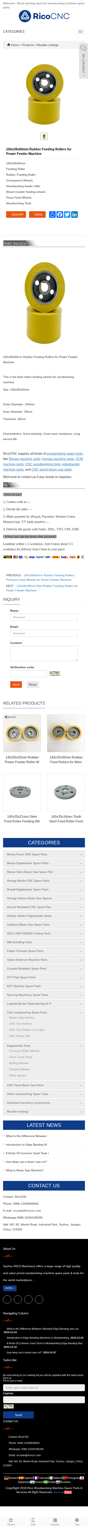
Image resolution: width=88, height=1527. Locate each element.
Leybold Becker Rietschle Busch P (29, 1003)
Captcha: (8, 1393)
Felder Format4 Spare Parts (25, 951)
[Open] (83, 61)
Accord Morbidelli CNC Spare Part (29, 907)
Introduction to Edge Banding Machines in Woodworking (38, 1337)
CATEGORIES (14, 31)
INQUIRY (17, 214)
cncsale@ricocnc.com (27, 1210)
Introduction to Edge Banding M (26, 1144)
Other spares (17, 1075)
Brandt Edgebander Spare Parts (28, 889)
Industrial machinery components (28, 1102)
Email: (14, 626)
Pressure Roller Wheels (24, 1050)
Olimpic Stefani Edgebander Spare (29, 915)
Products (28, 45)
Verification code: (22, 667)
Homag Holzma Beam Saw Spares (29, 898)
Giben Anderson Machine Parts (27, 959)
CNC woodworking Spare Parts (27, 1012)
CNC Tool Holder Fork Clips (27, 1029)
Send (16, 684)
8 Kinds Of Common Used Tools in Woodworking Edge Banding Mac (45, 1343)
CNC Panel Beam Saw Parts (25, 1085)
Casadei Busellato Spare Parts (26, 968)
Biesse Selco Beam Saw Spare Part (30, 872)
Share (11, 1524)
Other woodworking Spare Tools (27, 1094)
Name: (14, 610)
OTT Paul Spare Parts (21, 977)
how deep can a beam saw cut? (26, 1161)
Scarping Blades (19, 1069)
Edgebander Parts (18, 1045)
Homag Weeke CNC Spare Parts (28, 880)
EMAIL (38, 214)
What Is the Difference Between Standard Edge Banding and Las (43, 1328)
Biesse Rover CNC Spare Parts (27, 854)
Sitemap (58, 1492)
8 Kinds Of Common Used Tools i (27, 1153)
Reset (33, 684)
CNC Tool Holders (20, 1023)
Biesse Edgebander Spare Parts (28, 863)
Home (15, 45)
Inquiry (55, 1524)
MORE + (10, 1288)
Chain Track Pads (20, 1057)
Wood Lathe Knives (21, 1017)
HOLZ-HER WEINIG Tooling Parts (29, 933)
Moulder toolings (47, 45)
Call (32, 1524)
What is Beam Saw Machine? (25, 1170)
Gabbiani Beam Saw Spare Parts (28, 924)
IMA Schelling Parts (19, 942)
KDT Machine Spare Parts (24, 986)
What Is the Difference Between (26, 1136)
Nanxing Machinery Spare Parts (27, 994)
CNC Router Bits (19, 1036)
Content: (16, 643)
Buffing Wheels (18, 1063)
